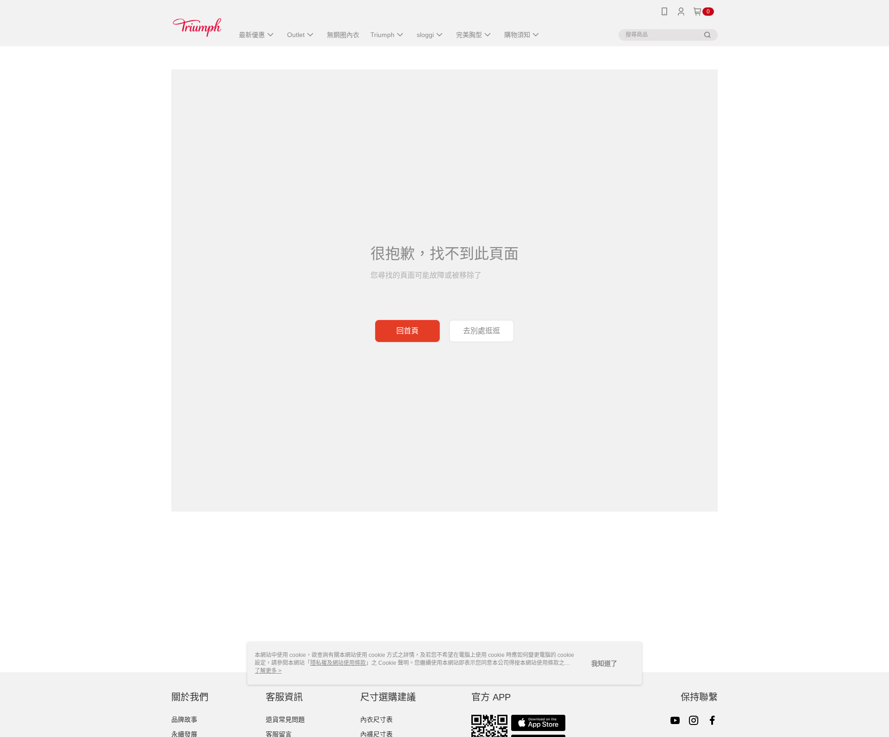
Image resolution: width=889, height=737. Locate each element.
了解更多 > (268, 671)
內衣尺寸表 (376, 719)
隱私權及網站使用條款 (338, 663)
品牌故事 (184, 719)
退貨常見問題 (285, 719)
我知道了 (604, 663)
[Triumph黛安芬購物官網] (197, 24)
